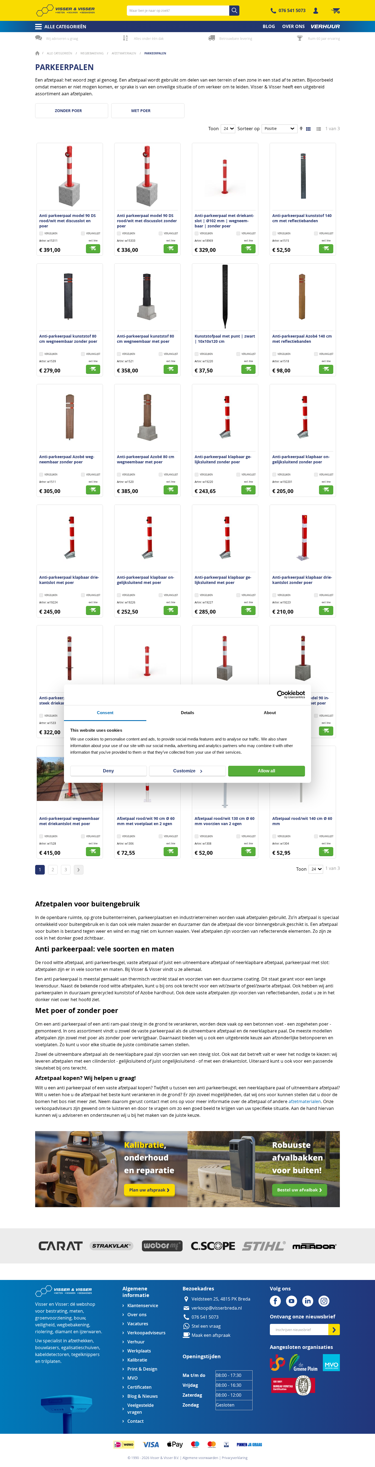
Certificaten (139, 1387)
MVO (132, 1378)
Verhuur (136, 1342)
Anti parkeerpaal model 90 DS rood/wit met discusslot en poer (67, 221)
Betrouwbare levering (235, 38)
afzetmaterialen (305, 1101)
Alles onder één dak (149, 38)
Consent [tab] (105, 712)
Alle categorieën (60, 53)
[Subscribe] (334, 1329)
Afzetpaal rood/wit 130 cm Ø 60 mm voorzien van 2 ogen (224, 821)
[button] (90, 234)
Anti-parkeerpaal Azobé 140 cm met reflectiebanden (302, 338)
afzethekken (80, 1341)
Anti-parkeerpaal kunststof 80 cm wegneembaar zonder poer (68, 338)
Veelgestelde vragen (140, 1408)
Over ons (137, 1315)
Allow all (266, 771)
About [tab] (270, 712)
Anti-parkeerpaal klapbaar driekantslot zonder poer (302, 580)
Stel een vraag (206, 1326)
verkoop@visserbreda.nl (217, 1308)
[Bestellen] (93, 248)
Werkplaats (139, 1351)
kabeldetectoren (52, 1354)
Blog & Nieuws (142, 1396)
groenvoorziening (53, 1318)
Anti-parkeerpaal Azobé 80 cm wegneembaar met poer (145, 459)
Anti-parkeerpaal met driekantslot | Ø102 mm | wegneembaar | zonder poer (224, 221)
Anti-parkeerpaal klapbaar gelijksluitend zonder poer (223, 459)
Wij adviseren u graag (62, 38)
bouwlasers (47, 1348)
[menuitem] (59, 26)
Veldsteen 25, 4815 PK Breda (221, 1299)
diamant (63, 1332)
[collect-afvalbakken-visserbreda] (264, 1206)
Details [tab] (187, 712)
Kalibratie (137, 1360)
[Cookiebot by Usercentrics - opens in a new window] (281, 695)
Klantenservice (142, 1306)
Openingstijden (202, 1356)
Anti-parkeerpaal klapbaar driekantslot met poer (69, 580)
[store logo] (65, 10)
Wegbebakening (92, 53)
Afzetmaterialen (124, 53)
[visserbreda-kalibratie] (111, 1206)
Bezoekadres (198, 1288)
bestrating (56, 1311)
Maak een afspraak (211, 1335)
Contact (135, 1421)
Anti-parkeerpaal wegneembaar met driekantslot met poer (69, 821)
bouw (79, 1318)
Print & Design (142, 1369)
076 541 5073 (292, 10)
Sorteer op (248, 129)
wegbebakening (73, 1325)
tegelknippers (85, 1354)
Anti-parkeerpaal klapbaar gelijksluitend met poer (223, 580)
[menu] (187, 26)
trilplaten (50, 1361)
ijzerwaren (90, 1332)
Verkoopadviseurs (146, 1333)
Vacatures (137, 1324)
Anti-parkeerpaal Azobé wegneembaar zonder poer (66, 459)
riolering (44, 1332)
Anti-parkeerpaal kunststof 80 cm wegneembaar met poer (145, 338)
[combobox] (183, 10)
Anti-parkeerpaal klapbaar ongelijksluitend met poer (145, 580)
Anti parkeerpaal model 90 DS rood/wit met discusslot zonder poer (147, 221)
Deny (108, 771)
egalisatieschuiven (80, 1348)
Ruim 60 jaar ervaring (324, 38)
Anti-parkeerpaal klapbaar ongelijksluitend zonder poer (301, 459)
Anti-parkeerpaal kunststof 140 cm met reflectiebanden (302, 218)
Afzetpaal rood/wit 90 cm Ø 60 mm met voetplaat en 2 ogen (146, 821)
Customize (184, 771)
